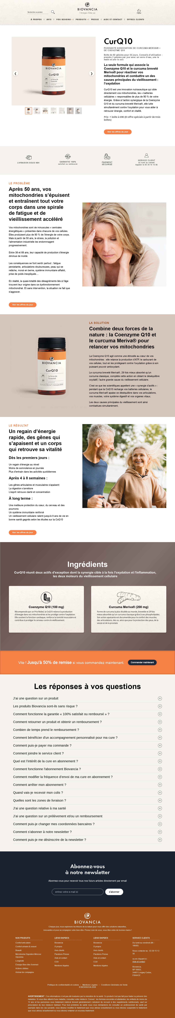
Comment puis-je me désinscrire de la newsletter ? (49, 840)
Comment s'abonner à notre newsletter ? (42, 832)
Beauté (18, 950)
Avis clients (59, 950)
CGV (57, 962)
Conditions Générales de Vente (114, 985)
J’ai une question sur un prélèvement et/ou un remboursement (57, 816)
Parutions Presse (62, 954)
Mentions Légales (90, 985)
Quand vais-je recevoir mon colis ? (38, 792)
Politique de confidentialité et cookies (63, 985)
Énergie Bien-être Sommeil (26, 965)
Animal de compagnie (24, 972)
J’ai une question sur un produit (35, 698)
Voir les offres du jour (117, 132)
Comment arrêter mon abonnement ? (39, 785)
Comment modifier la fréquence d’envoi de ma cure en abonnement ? (63, 777)
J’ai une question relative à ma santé (39, 808)
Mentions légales (62, 965)
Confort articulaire (22, 943)
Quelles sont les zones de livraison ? (39, 800)
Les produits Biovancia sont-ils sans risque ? (45, 706)
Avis (49, 20)
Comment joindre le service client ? (38, 753)
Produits (81, 20)
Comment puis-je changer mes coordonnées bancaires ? (54, 824)
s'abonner (114, 891)
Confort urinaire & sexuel (25, 946)
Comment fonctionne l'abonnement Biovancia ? (47, 769)
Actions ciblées (21, 968)
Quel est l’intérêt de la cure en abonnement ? (45, 761)
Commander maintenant (142, 662)
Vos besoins (63, 20)
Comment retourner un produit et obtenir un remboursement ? (57, 722)
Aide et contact (113, 20)
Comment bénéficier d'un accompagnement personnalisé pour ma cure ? (65, 737)
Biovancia (59, 943)
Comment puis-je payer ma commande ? (42, 745)
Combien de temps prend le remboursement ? (46, 730)
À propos (36, 20)
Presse (95, 20)
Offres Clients (135, 20)
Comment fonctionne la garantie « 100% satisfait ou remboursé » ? (61, 714)
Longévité (19, 961)
